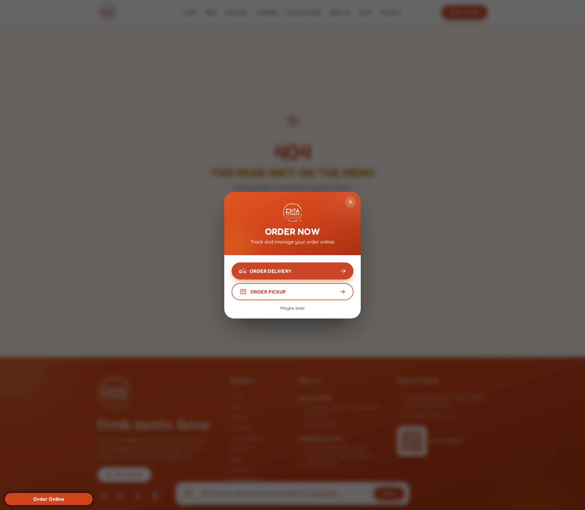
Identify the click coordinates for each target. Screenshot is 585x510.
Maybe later (292, 308)
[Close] (350, 202)
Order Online (48, 499)
